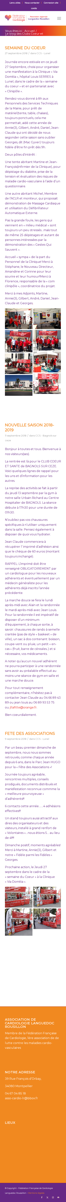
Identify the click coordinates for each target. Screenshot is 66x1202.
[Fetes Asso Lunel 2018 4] (18, 897)
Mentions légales (36, 1193)
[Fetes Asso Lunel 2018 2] (18, 922)
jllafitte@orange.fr (23, 707)
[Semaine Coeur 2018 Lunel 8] (47, 318)
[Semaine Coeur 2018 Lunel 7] (18, 341)
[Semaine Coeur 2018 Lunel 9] (18, 318)
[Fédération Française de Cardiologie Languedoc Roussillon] (27, 18)
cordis (34, 8)
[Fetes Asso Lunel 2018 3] (47, 897)
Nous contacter (32, 2)
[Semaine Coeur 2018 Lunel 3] (18, 363)
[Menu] (59, 18)
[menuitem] (15, 3)
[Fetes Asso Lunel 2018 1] (47, 918)
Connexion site (51, 2)
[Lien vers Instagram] (53, 1197)
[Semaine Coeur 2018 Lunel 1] (18, 385)
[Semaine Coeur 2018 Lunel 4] (47, 362)
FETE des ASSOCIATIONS (30, 733)
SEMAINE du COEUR (25, 47)
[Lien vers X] (47, 1197)
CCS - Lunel (43, 53)
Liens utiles (15, 2)
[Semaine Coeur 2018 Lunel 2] (47, 383)
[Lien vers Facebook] (42, 1197)
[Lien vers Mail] (58, 1197)
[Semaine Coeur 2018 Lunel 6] (47, 340)
